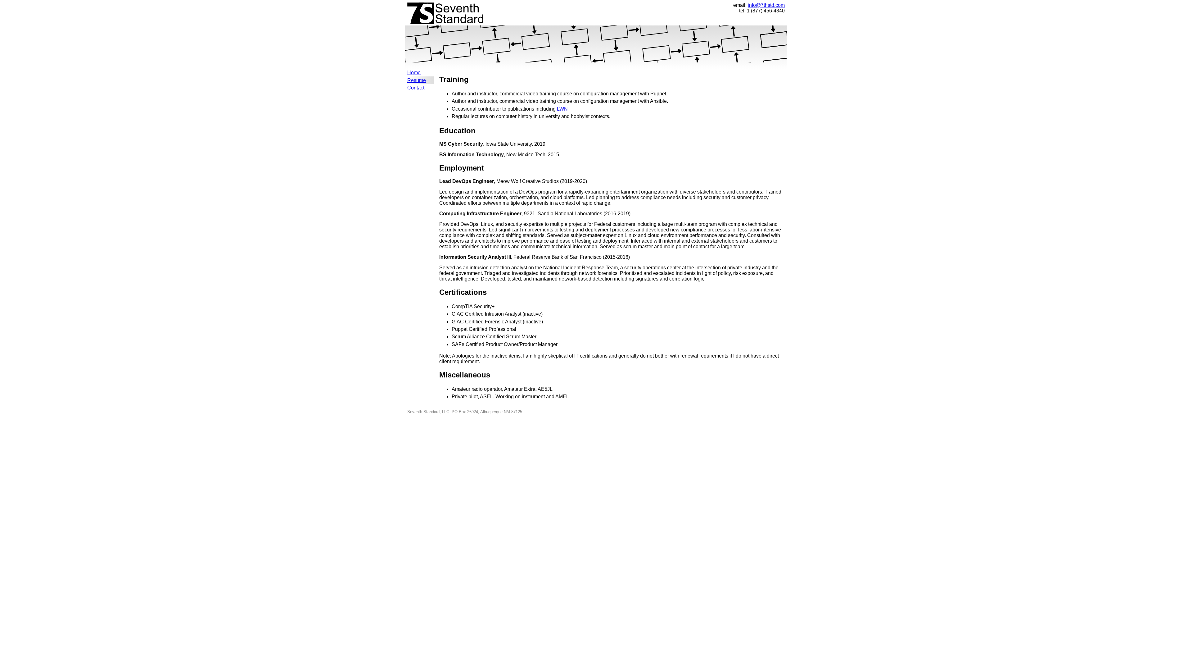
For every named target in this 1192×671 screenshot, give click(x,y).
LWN (562, 109)
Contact (415, 87)
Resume (416, 80)
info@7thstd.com (766, 5)
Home (414, 72)
